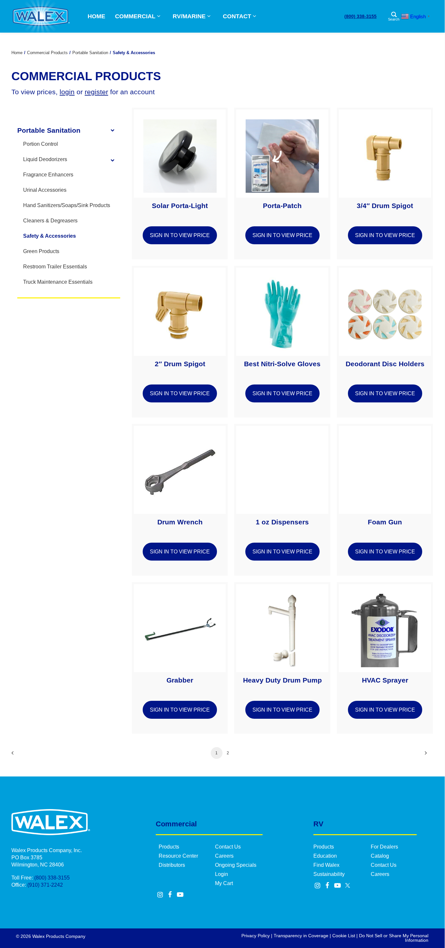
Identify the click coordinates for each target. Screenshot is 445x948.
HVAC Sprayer (385, 680)
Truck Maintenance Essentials (58, 282)
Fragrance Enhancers (48, 174)
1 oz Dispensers (282, 522)
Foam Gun (385, 522)
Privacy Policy (255, 935)
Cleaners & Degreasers (50, 220)
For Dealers (384, 847)
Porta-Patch (282, 205)
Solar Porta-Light (180, 205)
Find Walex (326, 865)
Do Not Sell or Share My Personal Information (393, 938)
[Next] (424, 755)
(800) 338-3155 (360, 16)
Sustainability (329, 874)
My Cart (224, 883)
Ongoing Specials (235, 865)
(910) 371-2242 (45, 885)
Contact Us (228, 847)
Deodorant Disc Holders (385, 364)
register (96, 92)
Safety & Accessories (49, 236)
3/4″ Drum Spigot (385, 205)
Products (169, 847)
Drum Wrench (180, 522)
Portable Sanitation (90, 52)
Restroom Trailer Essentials (55, 266)
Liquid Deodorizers (45, 159)
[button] (180, 154)
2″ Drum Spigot (180, 364)
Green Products (41, 251)
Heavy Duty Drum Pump (282, 680)
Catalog (380, 856)
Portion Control (40, 144)
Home (16, 52)
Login (221, 874)
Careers (224, 856)
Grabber (179, 680)
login (67, 92)
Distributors (172, 865)
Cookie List (343, 935)
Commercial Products (47, 52)
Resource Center (178, 856)
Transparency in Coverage (301, 935)
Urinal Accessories (44, 190)
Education (325, 856)
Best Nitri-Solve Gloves (282, 364)
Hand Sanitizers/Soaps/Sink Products (66, 205)
